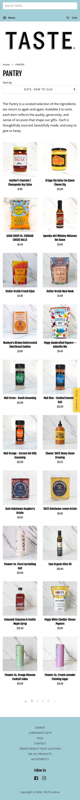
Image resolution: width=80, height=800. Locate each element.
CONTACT (40, 743)
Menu (11, 17)
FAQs (40, 738)
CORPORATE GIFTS (40, 733)
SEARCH (40, 727)
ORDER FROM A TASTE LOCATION (40, 748)
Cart (74, 17)
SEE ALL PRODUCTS (40, 754)
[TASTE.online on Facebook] (36, 779)
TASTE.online (51, 792)
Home (6, 64)
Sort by (7, 82)
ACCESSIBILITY (40, 759)
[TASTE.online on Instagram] (44, 779)
